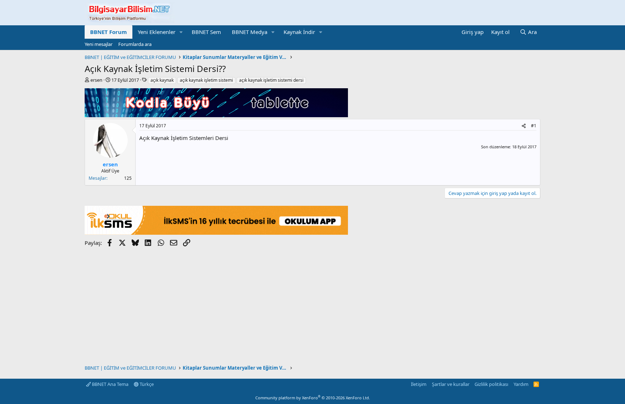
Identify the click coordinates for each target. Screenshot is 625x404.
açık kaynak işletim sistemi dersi (271, 80)
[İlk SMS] (216, 232)
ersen (96, 80)
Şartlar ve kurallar (450, 384)
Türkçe (146, 384)
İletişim (418, 384)
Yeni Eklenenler (156, 31)
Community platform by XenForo (312, 397)
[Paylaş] (523, 126)
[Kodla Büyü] (216, 115)
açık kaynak (162, 80)
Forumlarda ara (135, 44)
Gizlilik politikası (491, 384)
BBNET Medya (249, 31)
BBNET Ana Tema (109, 384)
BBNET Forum (108, 31)
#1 (533, 126)
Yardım (521, 384)
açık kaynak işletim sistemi (206, 80)
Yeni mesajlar (98, 44)
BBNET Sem (206, 31)
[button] (181, 32)
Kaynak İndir (299, 31)
